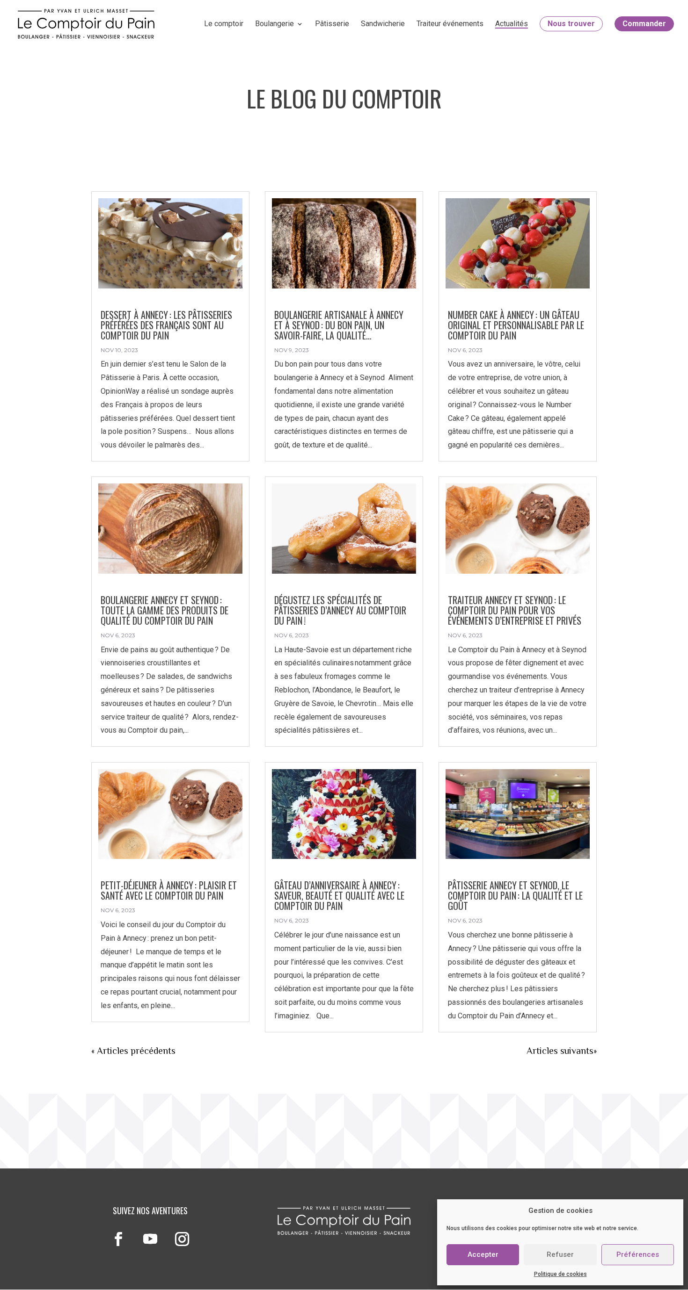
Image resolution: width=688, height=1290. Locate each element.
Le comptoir (223, 24)
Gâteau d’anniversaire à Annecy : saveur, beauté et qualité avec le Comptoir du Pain (339, 895)
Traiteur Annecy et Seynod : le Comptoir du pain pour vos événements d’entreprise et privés (517, 610)
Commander (644, 23)
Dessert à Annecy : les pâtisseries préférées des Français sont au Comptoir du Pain (166, 325)
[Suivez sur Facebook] (118, 1239)
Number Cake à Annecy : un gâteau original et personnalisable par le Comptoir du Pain (516, 325)
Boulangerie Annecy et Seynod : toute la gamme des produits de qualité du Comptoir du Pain (164, 610)
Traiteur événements (450, 24)
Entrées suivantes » (558, 1050)
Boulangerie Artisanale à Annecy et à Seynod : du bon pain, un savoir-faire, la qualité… (338, 325)
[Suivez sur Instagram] (182, 1239)
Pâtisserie (332, 24)
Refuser (560, 1254)
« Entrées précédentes (135, 1050)
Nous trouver (571, 23)
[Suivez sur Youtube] (150, 1239)
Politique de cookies (560, 1274)
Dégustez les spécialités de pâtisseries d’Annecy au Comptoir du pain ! (340, 610)
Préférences (637, 1254)
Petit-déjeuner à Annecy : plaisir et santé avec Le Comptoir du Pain (169, 890)
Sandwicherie (383, 24)
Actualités (511, 24)
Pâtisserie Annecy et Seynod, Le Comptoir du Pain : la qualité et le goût (515, 895)
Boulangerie (274, 24)
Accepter (483, 1254)
